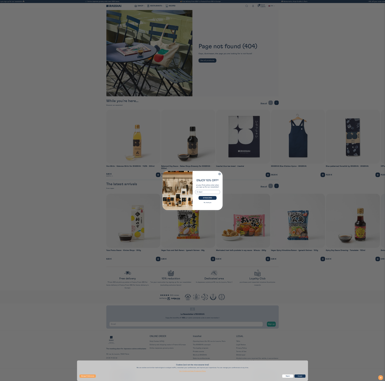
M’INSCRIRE (207, 198)
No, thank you (207, 202)
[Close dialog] (220, 174)
